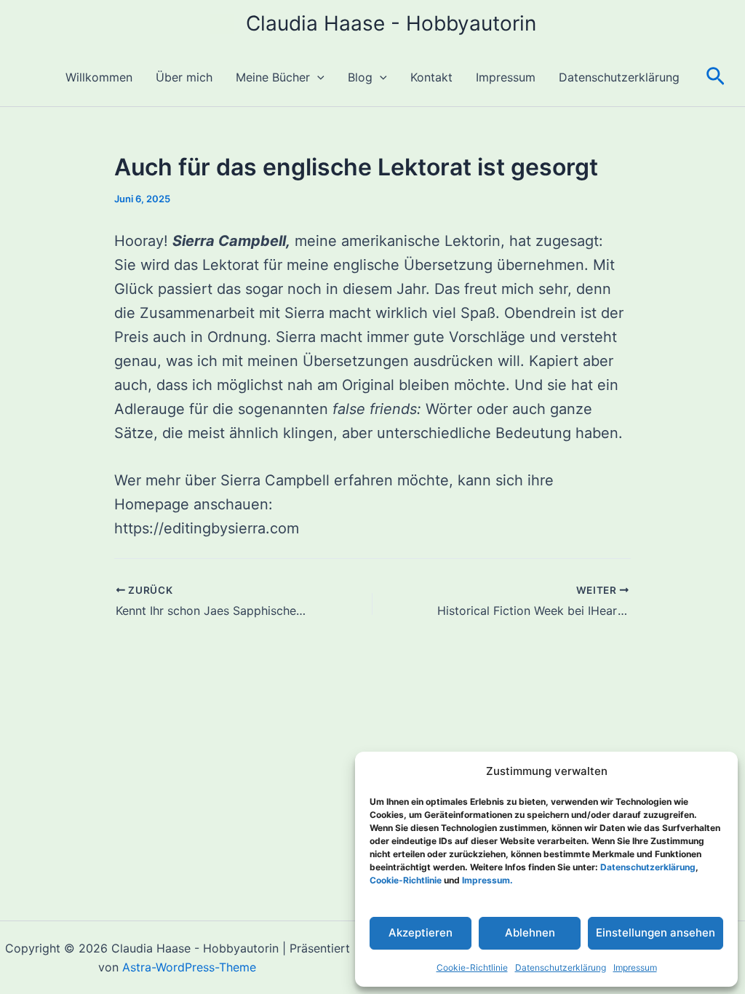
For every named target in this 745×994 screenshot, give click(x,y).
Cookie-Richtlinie (472, 967)
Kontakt (431, 77)
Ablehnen (530, 932)
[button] (317, 77)
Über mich (184, 77)
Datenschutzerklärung (560, 967)
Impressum (635, 967)
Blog (360, 77)
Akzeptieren (421, 932)
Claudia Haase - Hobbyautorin (391, 23)
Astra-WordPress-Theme (189, 967)
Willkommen (98, 77)
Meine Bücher (273, 77)
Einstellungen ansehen (655, 932)
